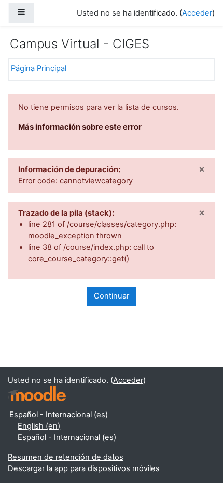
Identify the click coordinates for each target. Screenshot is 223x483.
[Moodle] (37, 393)
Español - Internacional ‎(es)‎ (58, 414)
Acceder (197, 13)
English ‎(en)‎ (39, 426)
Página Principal (38, 68)
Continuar (111, 296)
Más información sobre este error (80, 127)
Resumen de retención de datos (65, 457)
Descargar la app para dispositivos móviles (84, 468)
